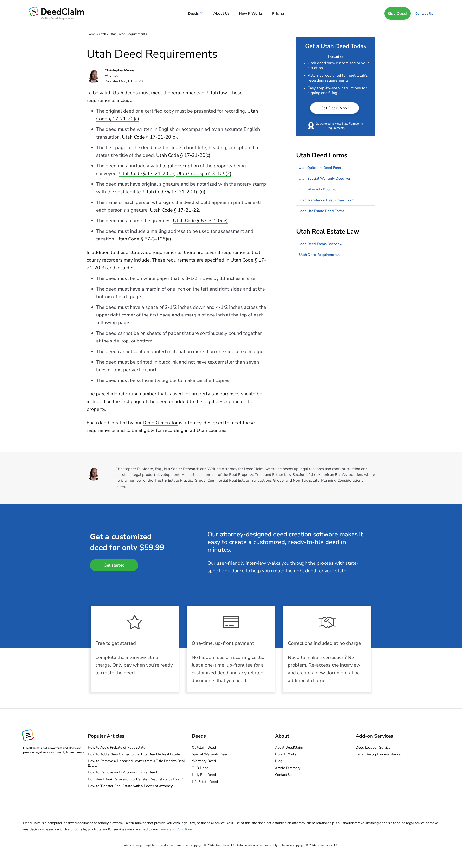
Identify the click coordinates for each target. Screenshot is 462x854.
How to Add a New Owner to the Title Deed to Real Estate (134, 754)
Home (91, 34)
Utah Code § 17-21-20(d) (146, 173)
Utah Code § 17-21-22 (174, 210)
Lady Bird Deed (204, 774)
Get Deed (397, 13)
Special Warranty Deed (210, 754)
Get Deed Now (335, 108)
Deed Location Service (373, 747)
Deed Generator (160, 422)
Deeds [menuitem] (193, 13)
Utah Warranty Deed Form (319, 189)
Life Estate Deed (205, 781)
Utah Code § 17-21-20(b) (149, 137)
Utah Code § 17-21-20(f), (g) (174, 192)
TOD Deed (200, 767)
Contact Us (424, 13)
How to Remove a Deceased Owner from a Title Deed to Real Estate (136, 763)
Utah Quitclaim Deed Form (320, 167)
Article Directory (287, 767)
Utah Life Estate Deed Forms (321, 211)
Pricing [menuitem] (278, 13)
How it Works (285, 754)
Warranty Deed (204, 761)
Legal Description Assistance (378, 754)
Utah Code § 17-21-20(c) (183, 155)
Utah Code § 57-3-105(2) (203, 173)
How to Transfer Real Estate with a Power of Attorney (130, 786)
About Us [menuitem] (221, 13)
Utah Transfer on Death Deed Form (326, 200)
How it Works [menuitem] (251, 13)
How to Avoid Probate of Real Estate (116, 747)
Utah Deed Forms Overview (320, 243)
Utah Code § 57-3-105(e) (200, 220)
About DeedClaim (289, 747)
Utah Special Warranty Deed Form (326, 178)
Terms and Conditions (175, 829)
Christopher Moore (119, 70)
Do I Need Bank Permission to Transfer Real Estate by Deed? (135, 779)
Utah (102, 34)
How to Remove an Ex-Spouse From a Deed (122, 772)
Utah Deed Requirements (319, 254)
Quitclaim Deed (204, 747)
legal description (180, 166)
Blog (278, 761)
